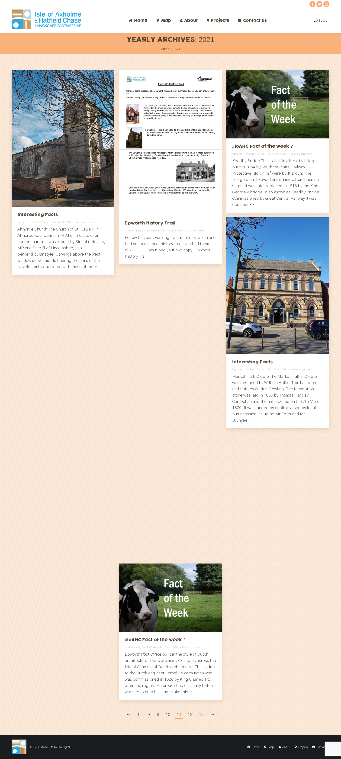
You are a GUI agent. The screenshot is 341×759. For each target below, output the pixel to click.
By (40, 222)
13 (201, 715)
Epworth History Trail (150, 223)
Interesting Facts (37, 214)
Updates (22, 222)
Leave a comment (84, 222)
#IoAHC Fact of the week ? (262, 146)
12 (190, 715)
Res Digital (64, 747)
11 (179, 715)
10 (168, 715)
